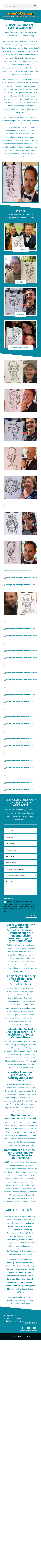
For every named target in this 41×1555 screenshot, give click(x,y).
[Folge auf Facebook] (22, 1328)
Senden (31, 915)
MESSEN (20, 282)
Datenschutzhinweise (15, 1318)
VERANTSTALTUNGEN (20, 347)
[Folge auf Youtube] (34, 1328)
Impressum (11, 1315)
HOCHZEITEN (21, 249)
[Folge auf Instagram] (28, 1328)
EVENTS (20, 314)
